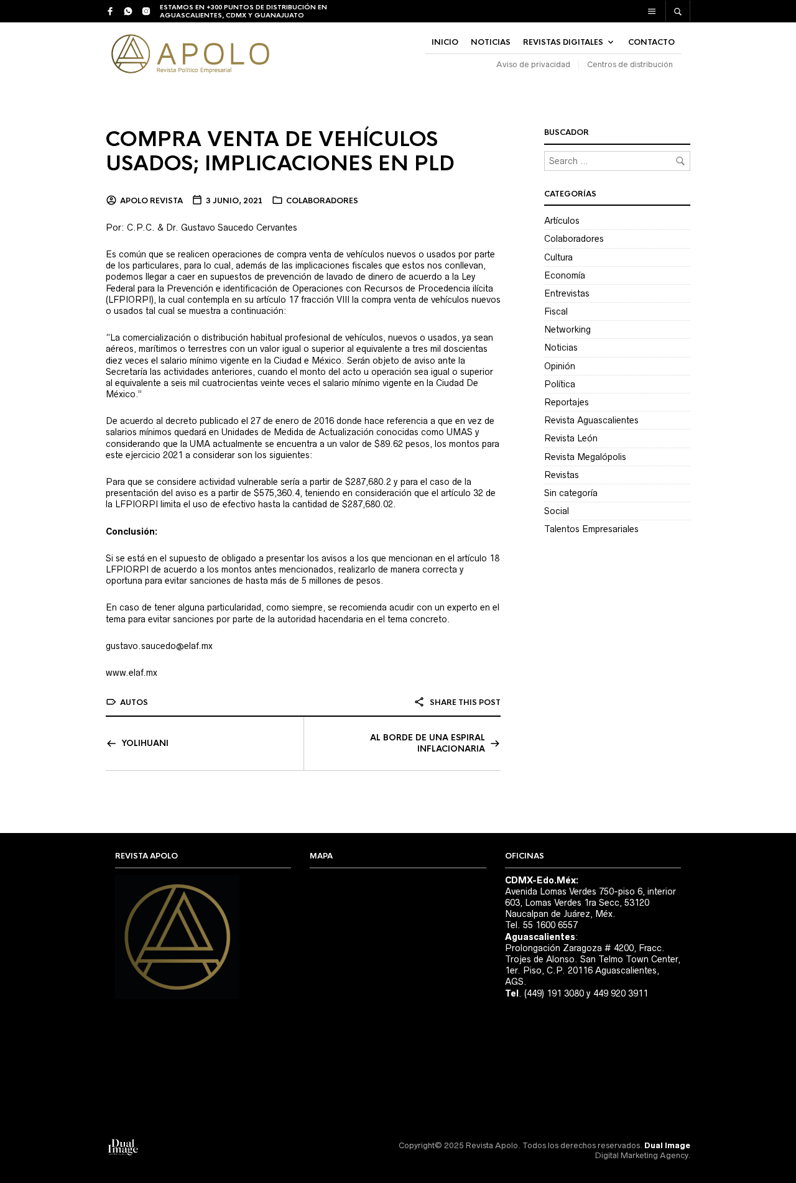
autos (134, 702)
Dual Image (667, 1145)
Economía (564, 275)
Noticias (561, 347)
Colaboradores (322, 201)
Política (559, 384)
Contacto (651, 42)
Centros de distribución (630, 64)
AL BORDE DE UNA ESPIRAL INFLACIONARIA (427, 743)
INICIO (445, 42)
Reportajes (566, 402)
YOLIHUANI (145, 743)
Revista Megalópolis (585, 457)
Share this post (464, 702)
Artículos (562, 221)
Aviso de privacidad (533, 64)
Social (556, 511)
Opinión (559, 366)
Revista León (571, 438)
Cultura (558, 257)
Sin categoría (571, 493)
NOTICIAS (491, 42)
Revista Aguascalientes (591, 420)
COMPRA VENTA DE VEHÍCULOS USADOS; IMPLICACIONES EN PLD (280, 152)
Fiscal (556, 311)
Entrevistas (567, 293)
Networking (567, 329)
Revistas (561, 475)
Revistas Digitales (563, 42)
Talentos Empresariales (591, 529)
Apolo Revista (151, 201)
